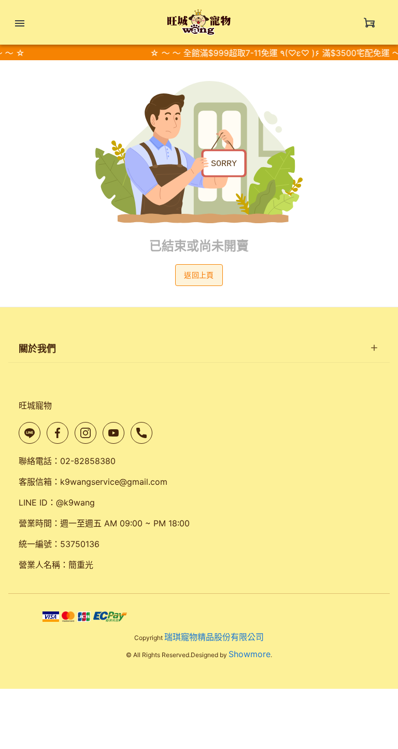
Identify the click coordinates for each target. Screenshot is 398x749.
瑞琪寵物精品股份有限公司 (214, 637)
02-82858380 (88, 461)
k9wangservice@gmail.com (113, 481)
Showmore (250, 654)
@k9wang (75, 502)
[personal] (369, 22)
